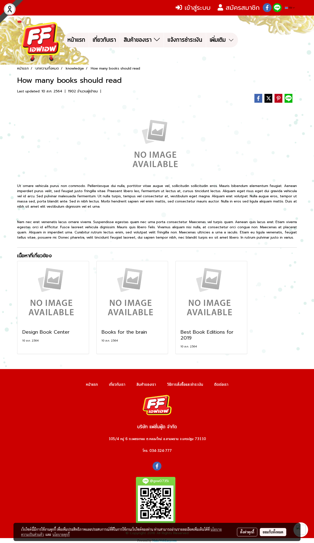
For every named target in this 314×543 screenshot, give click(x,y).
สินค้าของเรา (139, 39)
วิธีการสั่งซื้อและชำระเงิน (185, 384)
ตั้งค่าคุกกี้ (247, 532)
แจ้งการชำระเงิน (185, 39)
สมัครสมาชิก (241, 8)
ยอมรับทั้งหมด (273, 532)
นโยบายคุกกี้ (61, 534)
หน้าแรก (76, 39)
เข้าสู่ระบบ (196, 8)
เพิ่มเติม (219, 39)
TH (290, 7)
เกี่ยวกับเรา (104, 39)
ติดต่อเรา (221, 384)
